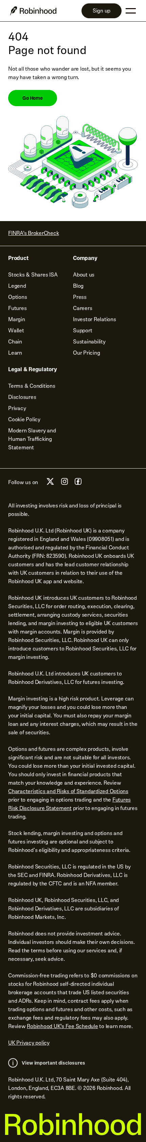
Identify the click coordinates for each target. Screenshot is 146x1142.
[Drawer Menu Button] (131, 11)
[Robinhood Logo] (33, 10)
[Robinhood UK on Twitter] (50, 483)
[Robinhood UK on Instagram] (64, 483)
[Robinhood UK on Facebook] (78, 483)
